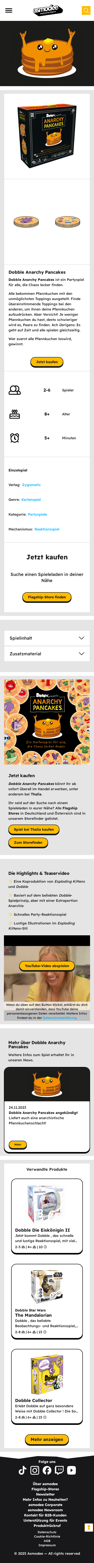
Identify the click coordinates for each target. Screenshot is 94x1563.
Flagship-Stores (45, 1489)
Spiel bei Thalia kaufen (34, 829)
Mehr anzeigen (47, 1439)
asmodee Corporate (45, 1505)
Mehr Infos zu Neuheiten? (45, 1499)
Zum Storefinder (28, 842)
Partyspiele (37, 514)
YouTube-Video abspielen (47, 966)
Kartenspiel (31, 499)
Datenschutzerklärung (59, 1018)
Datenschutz (47, 1532)
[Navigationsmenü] (8, 10)
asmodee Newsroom (45, 1510)
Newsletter (45, 1494)
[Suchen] (86, 10)
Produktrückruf (47, 1525)
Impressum (47, 1545)
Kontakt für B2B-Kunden (45, 1515)
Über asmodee (45, 1484)
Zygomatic (31, 485)
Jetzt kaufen (47, 362)
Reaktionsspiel (47, 529)
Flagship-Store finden (47, 597)
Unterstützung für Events (45, 1520)
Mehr (17, 1144)
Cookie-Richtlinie (47, 1536)
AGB (47, 1541)
